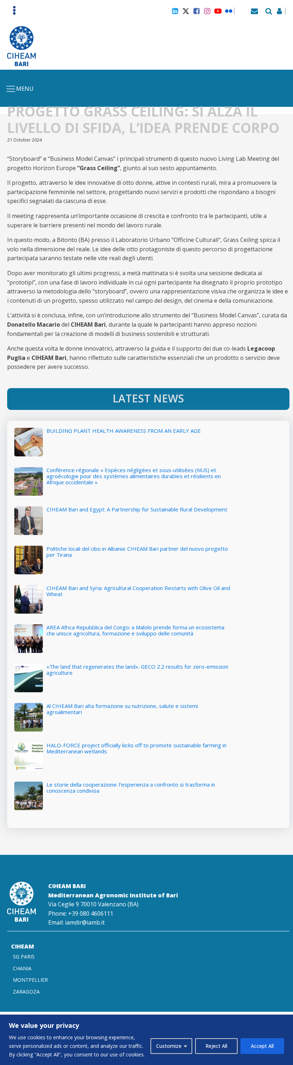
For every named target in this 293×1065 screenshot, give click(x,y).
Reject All (216, 1045)
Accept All (262, 1045)
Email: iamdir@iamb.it (76, 922)
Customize (169, 1045)
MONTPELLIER (30, 979)
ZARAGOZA (26, 991)
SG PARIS (24, 956)
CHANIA (22, 968)
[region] (146, 1040)
